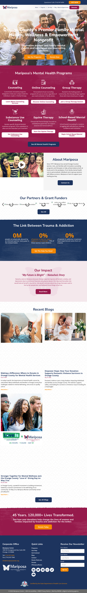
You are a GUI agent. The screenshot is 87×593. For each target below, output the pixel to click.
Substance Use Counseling (15, 119)
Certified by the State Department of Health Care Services (48, 583)
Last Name (64, 554)
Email (62, 561)
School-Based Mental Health (72, 119)
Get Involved (36, 553)
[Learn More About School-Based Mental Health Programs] (72, 111)
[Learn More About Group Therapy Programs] (72, 82)
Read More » (4, 389)
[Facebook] (34, 570)
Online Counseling (43, 87)
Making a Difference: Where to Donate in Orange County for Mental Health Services (20, 374)
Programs (43, 7)
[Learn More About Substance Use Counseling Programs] (15, 111)
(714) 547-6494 (59, 2)
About (36, 7)
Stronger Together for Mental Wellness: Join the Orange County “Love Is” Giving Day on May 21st (21, 478)
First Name (64, 548)
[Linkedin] (43, 570)
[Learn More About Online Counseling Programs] (43, 82)
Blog (55, 7)
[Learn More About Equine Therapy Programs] (43, 111)
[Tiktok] (52, 570)
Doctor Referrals (37, 560)
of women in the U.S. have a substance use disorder (41, 240)
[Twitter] (38, 570)
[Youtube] (34, 574)
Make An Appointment (63, 7)
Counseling (15, 87)
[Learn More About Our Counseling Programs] (15, 82)
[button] (1, 42)
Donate (34, 562)
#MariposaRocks (37, 565)
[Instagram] (47, 570)
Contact (34, 558)
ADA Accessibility (30, 591)
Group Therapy (71, 87)
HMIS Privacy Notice (44, 591)
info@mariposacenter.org (11, 561)
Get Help (50, 7)
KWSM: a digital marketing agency (68, 591)
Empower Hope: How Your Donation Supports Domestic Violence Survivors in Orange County (64, 373)
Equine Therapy (43, 117)
